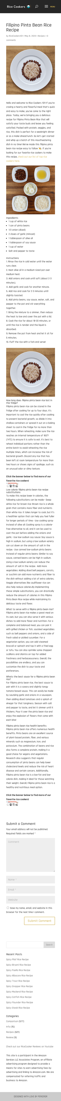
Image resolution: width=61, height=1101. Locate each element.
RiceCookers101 (16, 35)
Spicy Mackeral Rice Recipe (19, 991)
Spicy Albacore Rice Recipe (19, 975)
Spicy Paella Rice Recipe (18, 970)
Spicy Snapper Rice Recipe (19, 986)
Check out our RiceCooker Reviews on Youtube (29, 1046)
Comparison (12, 1021)
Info (8, 1026)
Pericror (42, 1096)
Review (9, 1037)
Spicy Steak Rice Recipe (18, 1007)
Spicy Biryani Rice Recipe (18, 964)
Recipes (41, 35)
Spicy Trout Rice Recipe (18, 981)
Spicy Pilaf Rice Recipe (17, 959)
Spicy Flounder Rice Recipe (19, 1002)
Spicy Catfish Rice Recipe (19, 997)
